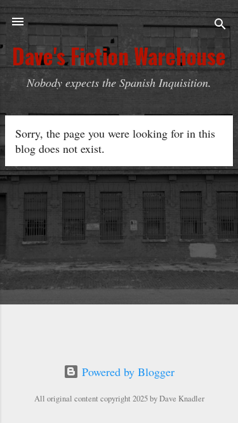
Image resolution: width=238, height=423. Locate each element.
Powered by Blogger (127, 371)
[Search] (220, 25)
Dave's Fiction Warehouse (119, 56)
